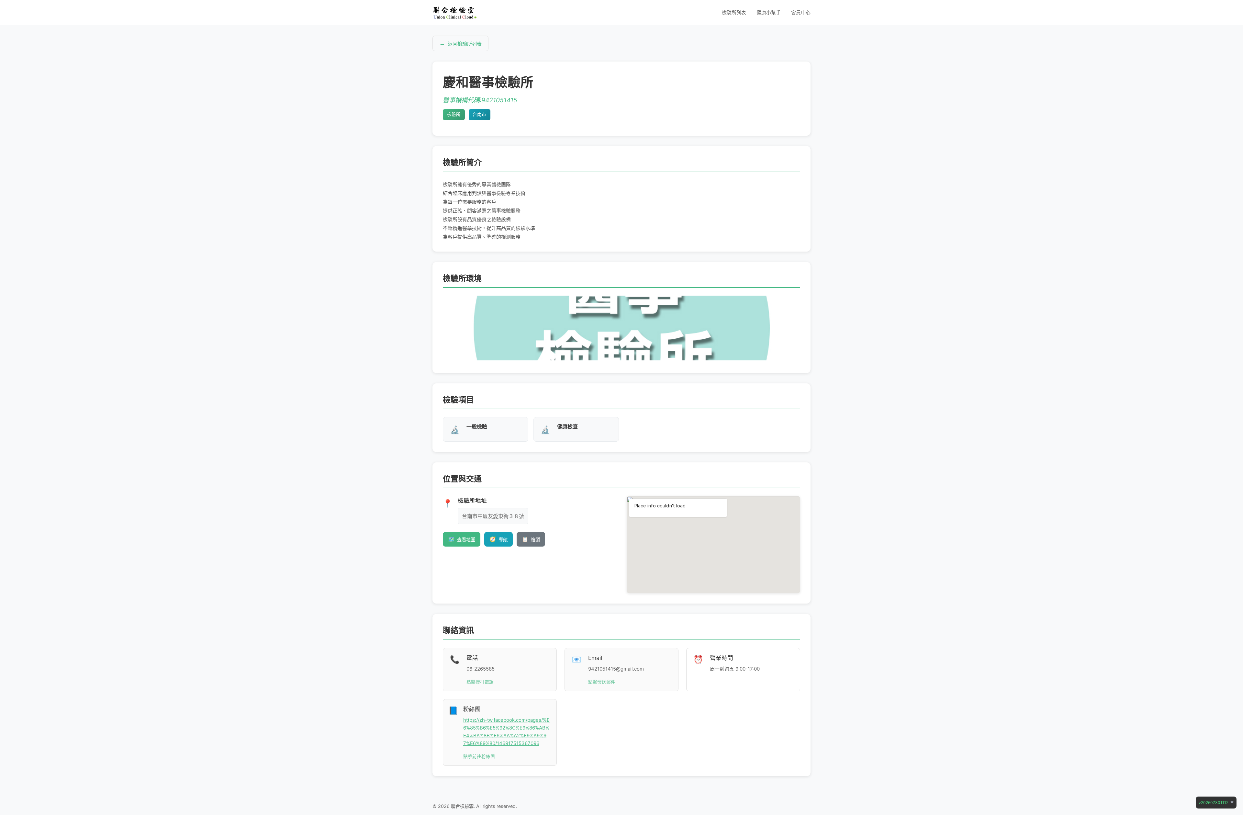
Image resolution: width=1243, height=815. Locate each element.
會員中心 (801, 12)
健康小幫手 (768, 12)
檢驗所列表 (734, 12)
